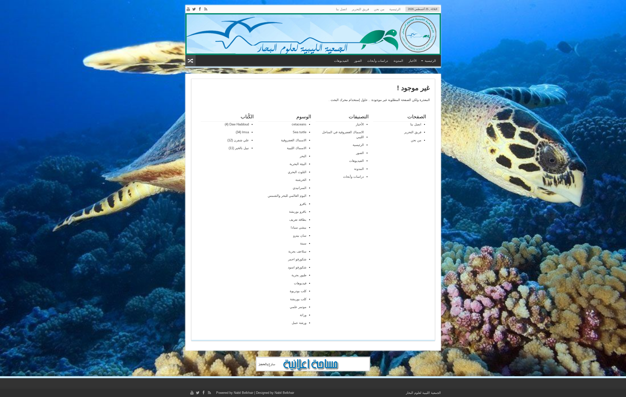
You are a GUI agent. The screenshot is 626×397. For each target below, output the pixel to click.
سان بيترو (299, 235)
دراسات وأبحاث (377, 61)
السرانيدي (299, 188)
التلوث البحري (297, 172)
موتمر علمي (298, 307)
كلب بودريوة (298, 291)
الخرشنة (300, 180)
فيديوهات (300, 283)
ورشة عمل (299, 323)
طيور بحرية (298, 275)
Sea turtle (299, 132)
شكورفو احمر (297, 259)
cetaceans (299, 124)
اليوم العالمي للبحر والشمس (287, 196)
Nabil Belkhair (243, 393)
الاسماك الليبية (296, 148)
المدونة (398, 61)
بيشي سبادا (298, 227)
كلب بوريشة (298, 299)
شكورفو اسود (297, 267)
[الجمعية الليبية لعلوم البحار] (313, 34)
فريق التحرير (360, 9)
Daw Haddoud (239, 124)
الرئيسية (395, 9)
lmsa (245, 132)
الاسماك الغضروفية (293, 140)
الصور (358, 61)
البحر (303, 156)
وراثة (303, 315)
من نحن (379, 9)
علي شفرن (241, 140)
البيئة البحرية (298, 164)
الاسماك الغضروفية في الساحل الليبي (343, 134)
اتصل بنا (341, 9)
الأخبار (413, 61)
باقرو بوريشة (297, 211)
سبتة (303, 243)
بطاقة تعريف (297, 219)
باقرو (303, 204)
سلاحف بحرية (297, 251)
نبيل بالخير (242, 148)
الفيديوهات (341, 61)
